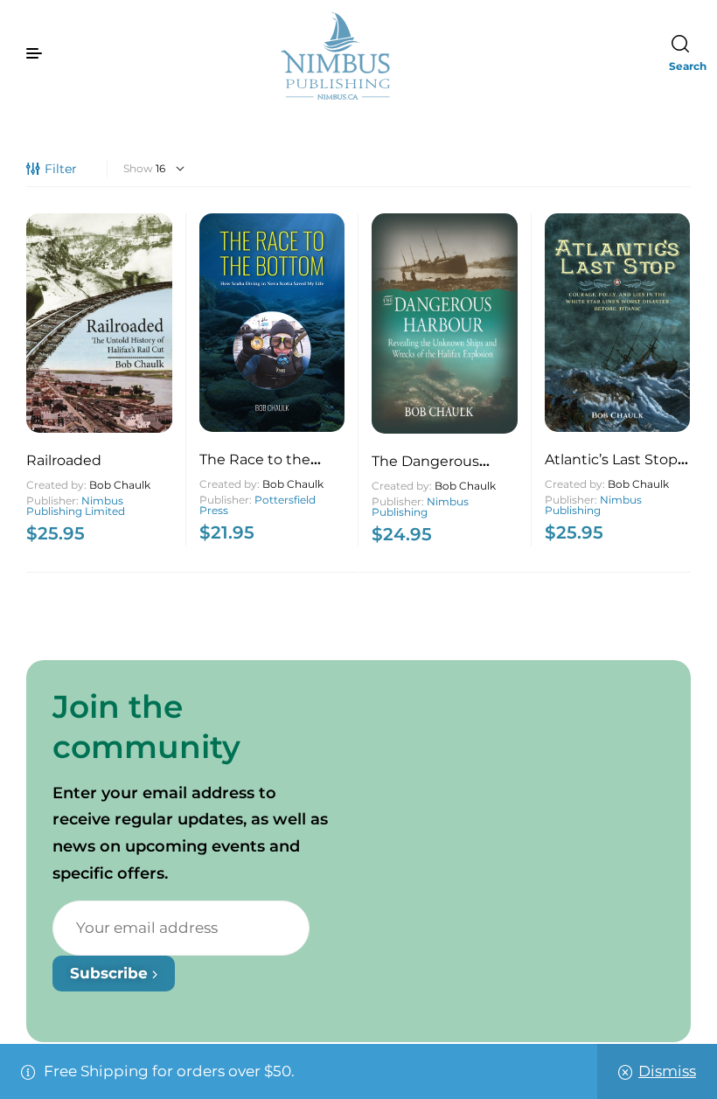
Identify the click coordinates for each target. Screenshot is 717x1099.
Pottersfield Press (257, 505)
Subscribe (111, 973)
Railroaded (63, 460)
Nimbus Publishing (420, 506)
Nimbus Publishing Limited (75, 506)
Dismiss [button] (667, 1071)
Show (138, 168)
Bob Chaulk (119, 484)
